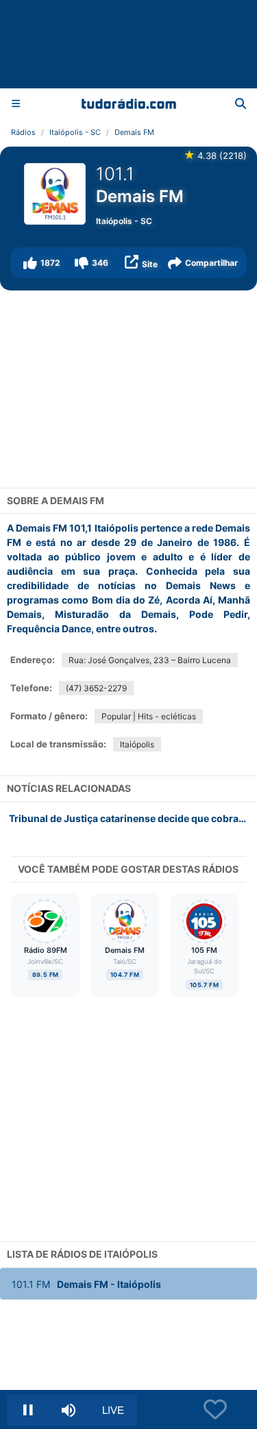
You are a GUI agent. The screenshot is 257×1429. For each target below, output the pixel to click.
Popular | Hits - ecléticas (148, 716)
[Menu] (16, 103)
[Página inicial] (128, 103)
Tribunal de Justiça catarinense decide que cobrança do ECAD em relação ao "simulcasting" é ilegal (133, 818)
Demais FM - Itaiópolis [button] (86, 1284)
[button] (41, 262)
